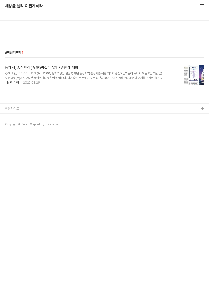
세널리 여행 (12, 82)
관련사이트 (12, 108)
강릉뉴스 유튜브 (15, 125)
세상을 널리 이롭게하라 (24, 6)
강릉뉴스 (11, 117)
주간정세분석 (13, 133)
